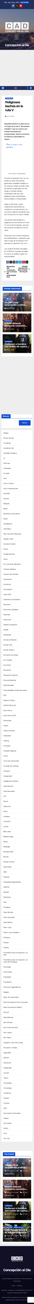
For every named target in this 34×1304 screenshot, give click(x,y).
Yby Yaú (6, 1138)
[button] (28, 88)
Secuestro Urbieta (10, 1048)
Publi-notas (7, 972)
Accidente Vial (8, 448)
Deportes (6, 615)
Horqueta (6, 746)
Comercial (7, 584)
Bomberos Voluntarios (11, 514)
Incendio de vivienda (10, 766)
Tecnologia (7, 1083)
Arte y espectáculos (10, 488)
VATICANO (7, 1123)
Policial (6, 942)
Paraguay (6, 907)
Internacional (8, 786)
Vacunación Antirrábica (12, 1113)
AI (4, 458)
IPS (4, 796)
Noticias (6, 877)
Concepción (9, 98)
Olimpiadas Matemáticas (12, 882)
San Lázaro (7, 1032)
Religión (6, 992)
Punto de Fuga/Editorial (12, 987)
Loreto (5, 826)
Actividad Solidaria (10, 453)
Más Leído (7, 831)
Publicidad (7, 977)
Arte (5, 478)
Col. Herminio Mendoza (12, 564)
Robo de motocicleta (11, 997)
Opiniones (7, 897)
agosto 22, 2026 (13, 1171)
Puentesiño (7, 982)
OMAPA (6, 887)
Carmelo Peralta (9, 544)
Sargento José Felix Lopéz (13, 1043)
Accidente (7, 443)
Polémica (6, 937)
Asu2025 (6, 493)
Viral (5, 1133)
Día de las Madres (10, 640)
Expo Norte (7, 710)
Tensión (6, 1098)
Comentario (7, 579)
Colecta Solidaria (9, 569)
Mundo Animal (8, 862)
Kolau (5, 811)
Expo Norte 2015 (9, 715)
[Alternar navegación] (16, 88)
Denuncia (6, 604)
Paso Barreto (8, 912)
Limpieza (6, 816)
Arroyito (6, 473)
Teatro (5, 1078)
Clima (5, 559)
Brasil (5, 519)
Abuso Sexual (8, 438)
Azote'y (6, 498)
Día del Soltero (8, 650)
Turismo (6, 1103)
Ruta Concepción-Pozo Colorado (15, 1002)
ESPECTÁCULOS (9, 705)
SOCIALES (7, 1063)
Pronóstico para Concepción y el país (15, 954)
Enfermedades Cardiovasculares (15, 690)
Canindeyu (7, 529)
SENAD (6, 1058)
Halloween (7, 736)
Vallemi (5, 1118)
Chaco (5, 549)
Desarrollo (7, 620)
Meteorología (8, 837)
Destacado (7, 635)
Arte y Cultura (8, 483)
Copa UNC (7, 594)
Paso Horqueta (9, 917)
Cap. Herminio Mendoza (12, 534)
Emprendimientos (9, 680)
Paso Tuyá (7, 927)
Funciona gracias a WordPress (11, 1278)
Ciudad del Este (9, 554)
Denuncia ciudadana (10, 609)
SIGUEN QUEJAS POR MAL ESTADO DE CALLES (22, 269)
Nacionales (7, 867)
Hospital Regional (9, 751)
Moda (5, 842)
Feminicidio (7, 720)
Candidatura (7, 524)
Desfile (5, 630)
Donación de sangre (10, 655)
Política (6, 948)
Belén (5, 509)
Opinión (6, 892)
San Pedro (7, 1037)
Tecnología (7, 1088)
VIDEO (5, 1128)
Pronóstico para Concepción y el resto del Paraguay (15, 961)
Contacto (19, 1285)
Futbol (5, 726)
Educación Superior (10, 675)
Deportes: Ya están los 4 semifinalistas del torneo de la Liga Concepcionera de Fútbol (17, 1291)
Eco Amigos (7, 660)
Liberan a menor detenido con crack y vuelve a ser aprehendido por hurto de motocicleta (17, 1299)
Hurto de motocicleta (11, 761)
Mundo (6, 857)
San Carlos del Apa (10, 1027)
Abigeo (5, 433)
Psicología (7, 967)
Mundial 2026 (8, 852)
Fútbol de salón (9, 731)
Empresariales (8, 685)
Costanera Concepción (11, 599)
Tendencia (7, 1093)
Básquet (6, 504)
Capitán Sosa (8, 539)
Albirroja (6, 463)
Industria (6, 771)
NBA (5, 872)
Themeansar (17, 1281)
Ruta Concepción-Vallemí (12, 1007)
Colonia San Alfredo (10, 574)
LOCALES (6, 821)
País (5, 902)
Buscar (6, 416)
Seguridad (7, 1053)
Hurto (5, 756)
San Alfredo (7, 1022)
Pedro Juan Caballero (11, 932)
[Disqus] (17, 385)
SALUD (6, 1012)
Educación (7, 670)
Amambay (7, 468)
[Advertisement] (17, 68)
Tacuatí (6, 1073)
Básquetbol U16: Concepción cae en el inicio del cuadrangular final (12, 272)
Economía (7, 665)
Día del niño (7, 645)
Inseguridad (7, 776)
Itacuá (5, 801)
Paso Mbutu (7, 922)
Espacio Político (9, 700)
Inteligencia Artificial (10, 781)
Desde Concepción (10, 625)
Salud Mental (8, 1017)
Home (13, 1285)
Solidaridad (7, 1068)
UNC (5, 1108)
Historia (6, 741)
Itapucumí (7, 806)
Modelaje (6, 847)
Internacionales (9, 791)
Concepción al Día (17, 45)
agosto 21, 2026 (13, 1192)
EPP (5, 695)
